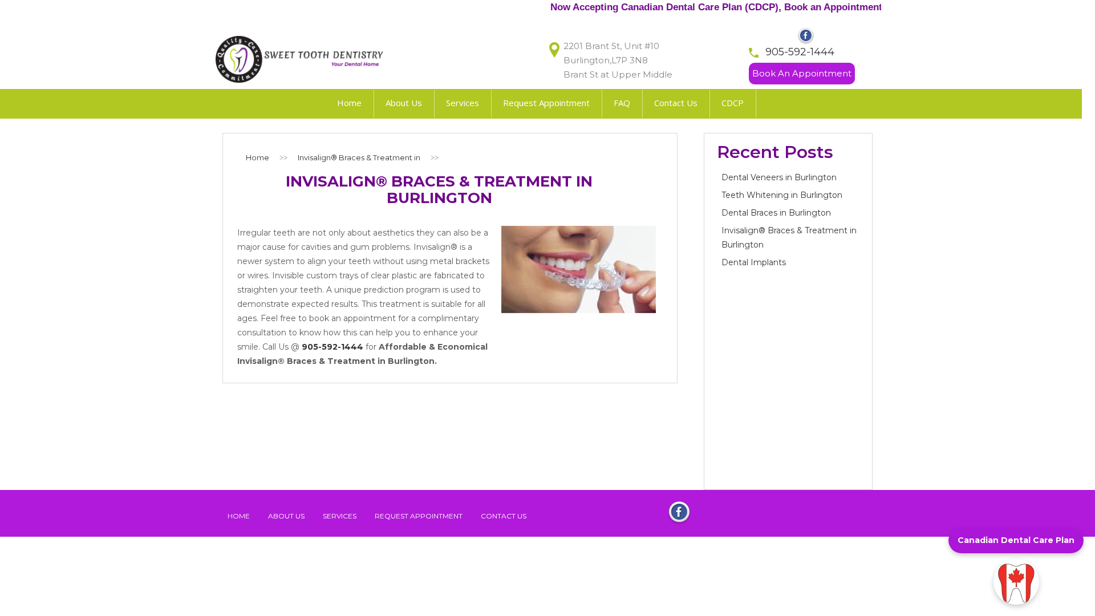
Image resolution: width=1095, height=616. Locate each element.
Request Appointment (419, 516)
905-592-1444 (799, 52)
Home (239, 516)
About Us (286, 516)
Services (339, 516)
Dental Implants (753, 262)
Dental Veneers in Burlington (779, 177)
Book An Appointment (801, 73)
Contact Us (503, 516)
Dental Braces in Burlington (776, 213)
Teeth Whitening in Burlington (781, 195)
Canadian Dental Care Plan (1016, 540)
